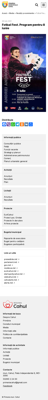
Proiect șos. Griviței (13, 217)
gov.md (7, 265)
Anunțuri (8, 176)
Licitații (6, 355)
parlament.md (10, 262)
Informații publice (11, 348)
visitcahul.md (10, 277)
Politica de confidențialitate (15, 334)
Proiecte (7, 359)
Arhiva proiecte (11, 223)
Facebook (7, 386)
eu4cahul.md (10, 271)
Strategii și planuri (12, 152)
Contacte (7, 338)
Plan (6, 182)
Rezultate (8, 179)
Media (5, 327)
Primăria (7, 320)
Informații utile (9, 331)
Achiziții (6, 352)
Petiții (6, 146)
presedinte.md (10, 259)
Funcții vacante (11, 149)
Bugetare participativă (14, 244)
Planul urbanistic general (15, 161)
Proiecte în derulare (13, 220)
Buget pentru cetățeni (14, 241)
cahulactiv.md (10, 280)
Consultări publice (12, 143)
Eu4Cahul (8, 214)
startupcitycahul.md (13, 274)
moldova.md (9, 268)
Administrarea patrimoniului (17, 155)
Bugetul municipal (11, 362)
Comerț (7, 158)
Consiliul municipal (11, 324)
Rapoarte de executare (14, 238)
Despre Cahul (9, 317)
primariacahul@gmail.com (15, 382)
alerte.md (8, 283)
